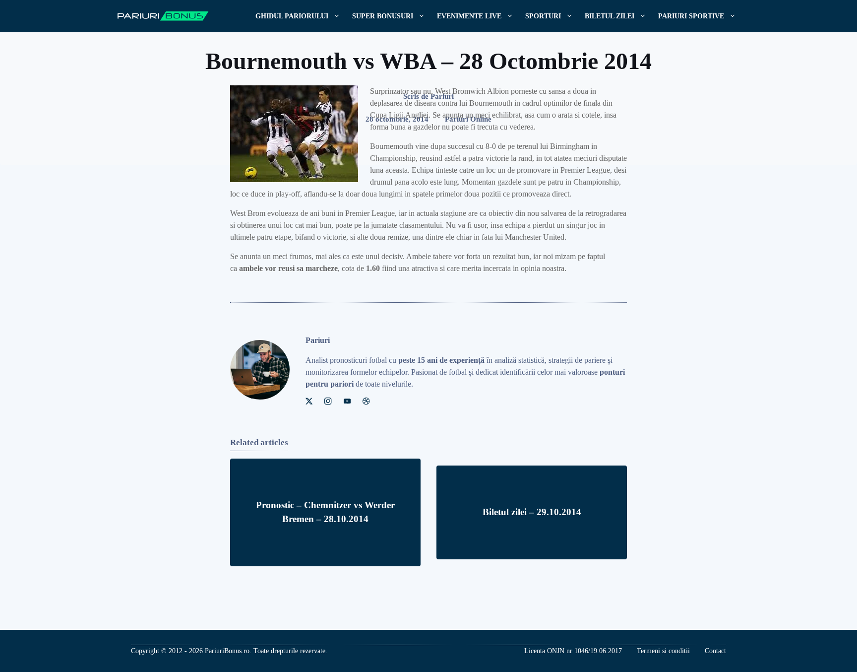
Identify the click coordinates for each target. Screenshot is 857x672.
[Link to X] (309, 401)
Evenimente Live (469, 16)
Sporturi (543, 16)
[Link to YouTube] (347, 401)
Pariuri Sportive (691, 16)
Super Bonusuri (382, 16)
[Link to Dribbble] (366, 401)
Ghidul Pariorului (291, 16)
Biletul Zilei (609, 16)
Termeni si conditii (663, 651)
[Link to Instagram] (327, 401)
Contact (715, 651)
